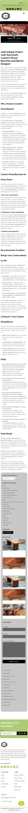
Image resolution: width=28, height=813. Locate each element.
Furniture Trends (7, 693)
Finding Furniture (7, 685)
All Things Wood (7, 670)
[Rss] (18, 9)
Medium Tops (6, 511)
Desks (4, 499)
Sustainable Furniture (8, 696)
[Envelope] (21, 9)
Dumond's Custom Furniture (10, 682)
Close (21, 2)
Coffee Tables (6, 673)
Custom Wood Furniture (9, 676)
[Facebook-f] (7, 9)
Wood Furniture (6, 705)
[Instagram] (13, 9)
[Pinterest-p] (10, 9)
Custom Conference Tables (10, 495)
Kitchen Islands (6, 506)
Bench (4, 486)
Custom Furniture (7, 497)
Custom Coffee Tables (8, 493)
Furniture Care (6, 687)
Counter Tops (6, 488)
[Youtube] (15, 9)
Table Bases (6, 518)
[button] (24, 13)
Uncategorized (6, 702)
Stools (4, 515)
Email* (2, 730)
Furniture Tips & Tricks (8, 690)
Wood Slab (5, 524)
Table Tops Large (7, 522)
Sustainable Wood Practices (10, 699)
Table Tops (5, 520)
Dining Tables (6, 679)
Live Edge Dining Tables (9, 508)
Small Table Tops (7, 513)
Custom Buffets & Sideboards (10, 490)
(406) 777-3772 (21, 5)
